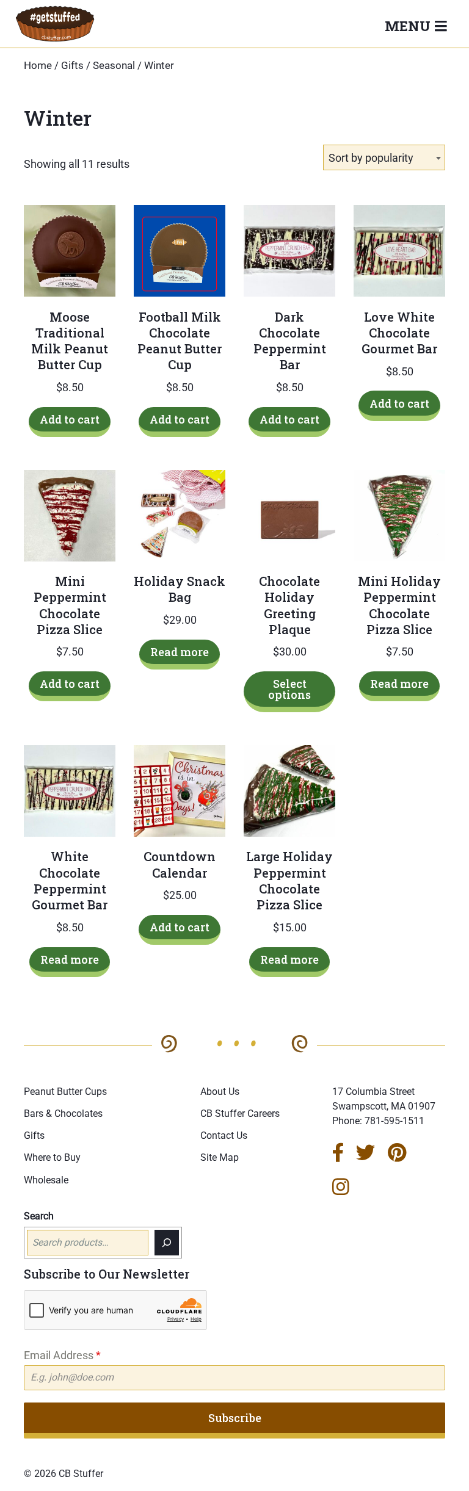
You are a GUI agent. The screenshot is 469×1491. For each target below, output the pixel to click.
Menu (409, 25)
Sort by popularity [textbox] (371, 157)
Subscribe (234, 1417)
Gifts (72, 65)
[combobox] (384, 157)
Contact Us (223, 1135)
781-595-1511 (394, 1121)
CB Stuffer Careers (240, 1113)
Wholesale (46, 1180)
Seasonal (114, 65)
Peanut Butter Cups (65, 1091)
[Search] (167, 1242)
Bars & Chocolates (63, 1113)
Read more (179, 651)
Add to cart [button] (70, 419)
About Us (219, 1091)
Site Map (219, 1157)
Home (38, 65)
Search (39, 1216)
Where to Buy (52, 1157)
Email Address (62, 1355)
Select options (289, 689)
